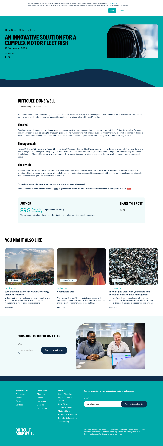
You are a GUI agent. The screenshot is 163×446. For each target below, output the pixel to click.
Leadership (41, 401)
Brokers (19, 398)
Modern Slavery (64, 411)
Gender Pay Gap (65, 407)
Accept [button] (112, 10)
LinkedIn (40, 405)
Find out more (113, 3)
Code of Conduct (65, 394)
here (56, 189)
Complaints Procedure (67, 418)
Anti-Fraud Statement (67, 415)
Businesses (20, 394)
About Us (41, 394)
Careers (40, 398)
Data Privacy (63, 404)
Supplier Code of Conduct (65, 399)
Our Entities (42, 408)
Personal (19, 401)
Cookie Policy (63, 422)
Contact (19, 405)
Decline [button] (122, 10)
